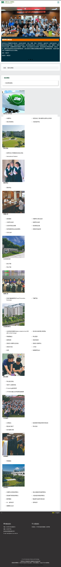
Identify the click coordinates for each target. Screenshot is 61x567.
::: (1, 512)
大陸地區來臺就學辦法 (39, 495)
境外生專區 (10, 67)
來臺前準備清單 (37, 229)
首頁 (4, 67)
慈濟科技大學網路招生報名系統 (14, 153)
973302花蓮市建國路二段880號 (43, 526)
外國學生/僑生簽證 (38, 218)
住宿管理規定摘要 (11, 225)
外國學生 (8, 118)
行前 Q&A (9, 232)
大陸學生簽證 (10, 222)
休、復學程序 (10, 502)
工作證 (34, 346)
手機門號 (35, 298)
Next (57, 33)
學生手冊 (8, 267)
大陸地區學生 (36, 121)
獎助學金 (8, 187)
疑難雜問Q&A (36, 350)
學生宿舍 (35, 426)
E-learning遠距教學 (11, 388)
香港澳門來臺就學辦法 (12, 495)
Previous (3, 33)
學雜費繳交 (9, 336)
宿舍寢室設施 (36, 225)
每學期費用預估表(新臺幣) (13, 229)
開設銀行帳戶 (10, 426)
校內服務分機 (10, 429)
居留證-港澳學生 (37, 343)
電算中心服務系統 (11, 384)
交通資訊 (8, 423)
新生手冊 (8, 263)
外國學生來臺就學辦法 (12, 492)
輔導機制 (8, 499)
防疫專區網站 (9, 83)
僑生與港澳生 (10, 121)
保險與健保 (36, 340)
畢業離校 (8, 461)
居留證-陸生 (9, 346)
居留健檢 (8, 218)
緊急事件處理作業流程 (39, 499)
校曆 (7, 350)
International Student (11, 156)
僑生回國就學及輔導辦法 (39, 492)
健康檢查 (8, 340)
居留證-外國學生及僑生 (12, 343)
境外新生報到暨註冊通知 (39, 331)
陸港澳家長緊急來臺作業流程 (40, 423)
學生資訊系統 (10, 381)
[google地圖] (45, 539)
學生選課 (35, 336)
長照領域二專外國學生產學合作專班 (42, 118)
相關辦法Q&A (10, 505)
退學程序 (35, 502)
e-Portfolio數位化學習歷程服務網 (15, 391)
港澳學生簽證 (36, 222)
